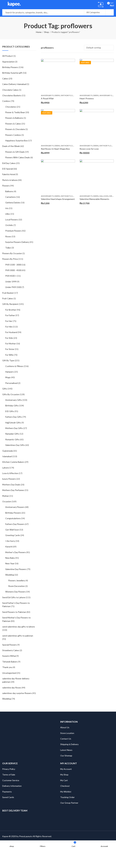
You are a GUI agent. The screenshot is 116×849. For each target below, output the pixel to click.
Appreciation (8, 61)
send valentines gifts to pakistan (17, 635)
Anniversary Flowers (50, 95)
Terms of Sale (8, 774)
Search (110, 12)
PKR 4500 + (11, 276)
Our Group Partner (69, 802)
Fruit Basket (8, 293)
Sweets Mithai (9, 656)
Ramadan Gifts (12, 433)
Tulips (8, 247)
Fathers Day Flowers (14, 524)
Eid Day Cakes (9, 163)
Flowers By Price (10, 259)
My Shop (64, 774)
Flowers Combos (13, 135)
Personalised (11, 383)
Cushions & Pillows (14, 366)
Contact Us (65, 738)
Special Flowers (9, 644)
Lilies (7, 214)
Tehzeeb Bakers (10, 661)
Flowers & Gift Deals (15, 152)
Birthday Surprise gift (12, 72)
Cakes (5, 78)
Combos (6, 101)
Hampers (9, 371)
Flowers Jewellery (16, 580)
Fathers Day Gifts (13, 417)
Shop (46, 32)
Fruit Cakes (7, 298)
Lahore (5, 467)
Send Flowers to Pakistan (14, 612)
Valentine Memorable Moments (94, 199)
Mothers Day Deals (11, 484)
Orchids (9, 225)
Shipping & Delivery (69, 744)
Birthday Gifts (12, 405)
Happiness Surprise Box (16, 140)
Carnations (10, 197)
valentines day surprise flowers (17, 693)
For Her (8, 321)
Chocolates (10, 106)
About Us (64, 727)
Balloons (104, 196)
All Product (7, 56)
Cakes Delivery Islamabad (14, 84)
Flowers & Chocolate (15, 129)
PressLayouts (25, 836)
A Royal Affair (47, 98)
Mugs (8, 377)
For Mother (10, 343)
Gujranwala (7, 450)
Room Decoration (16, 586)
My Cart (64, 780)
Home (39, 32)
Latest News (66, 750)
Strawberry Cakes (10, 650)
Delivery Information (12, 786)
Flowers (6, 185)
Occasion (6, 501)
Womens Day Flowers (15, 591)
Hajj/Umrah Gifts (13, 422)
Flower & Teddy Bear (15, 112)
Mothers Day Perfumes (13, 490)
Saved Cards (8, 797)
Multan (5, 496)
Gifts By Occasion (10, 394)
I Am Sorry (10, 541)
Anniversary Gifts (108, 95)
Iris (6, 208)
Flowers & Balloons (14, 118)
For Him (8, 326)
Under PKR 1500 (13, 287)
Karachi (8, 546)
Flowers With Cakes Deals (17, 157)
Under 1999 (10, 281)
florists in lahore (10, 180)
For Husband (11, 332)
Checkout (65, 786)
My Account (66, 769)
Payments (7, 791)
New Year (9, 563)
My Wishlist (65, 791)
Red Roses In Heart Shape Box (55, 149)
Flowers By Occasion (12, 253)
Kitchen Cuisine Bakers (13, 462)
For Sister (9, 349)
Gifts (4, 388)
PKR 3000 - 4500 (13, 270)
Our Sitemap (66, 755)
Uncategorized (9, 673)
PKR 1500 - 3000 (13, 264)
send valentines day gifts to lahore (18, 626)
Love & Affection (10, 473)
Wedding (9, 574)
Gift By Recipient (10, 304)
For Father (10, 315)
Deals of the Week (11, 146)
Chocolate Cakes (10, 90)
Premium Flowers (13, 230)
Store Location (67, 733)
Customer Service (10, 780)
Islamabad (7, 456)
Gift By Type (8, 360)
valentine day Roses (11, 687)
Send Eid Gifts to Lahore (13, 597)
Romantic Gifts (12, 439)
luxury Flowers (9, 479)
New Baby (10, 558)
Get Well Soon (12, 529)
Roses (8, 236)
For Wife (9, 355)
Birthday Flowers (69, 95)
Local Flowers (11, 219)
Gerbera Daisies (12, 202)
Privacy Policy (8, 769)
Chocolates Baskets (11, 95)
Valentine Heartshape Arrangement (58, 199)
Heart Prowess (87, 98)
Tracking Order (67, 797)
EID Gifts (9, 411)
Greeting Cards (12, 535)
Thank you (7, 667)
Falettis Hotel (8, 174)
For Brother (10, 309)
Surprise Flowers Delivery (17, 242)
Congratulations (13, 518)
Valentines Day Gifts (15, 445)
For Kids (9, 338)
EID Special (7, 168)
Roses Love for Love (89, 149)
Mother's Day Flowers (15, 552)
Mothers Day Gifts (14, 428)
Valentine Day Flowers (15, 569)
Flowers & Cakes (13, 123)
